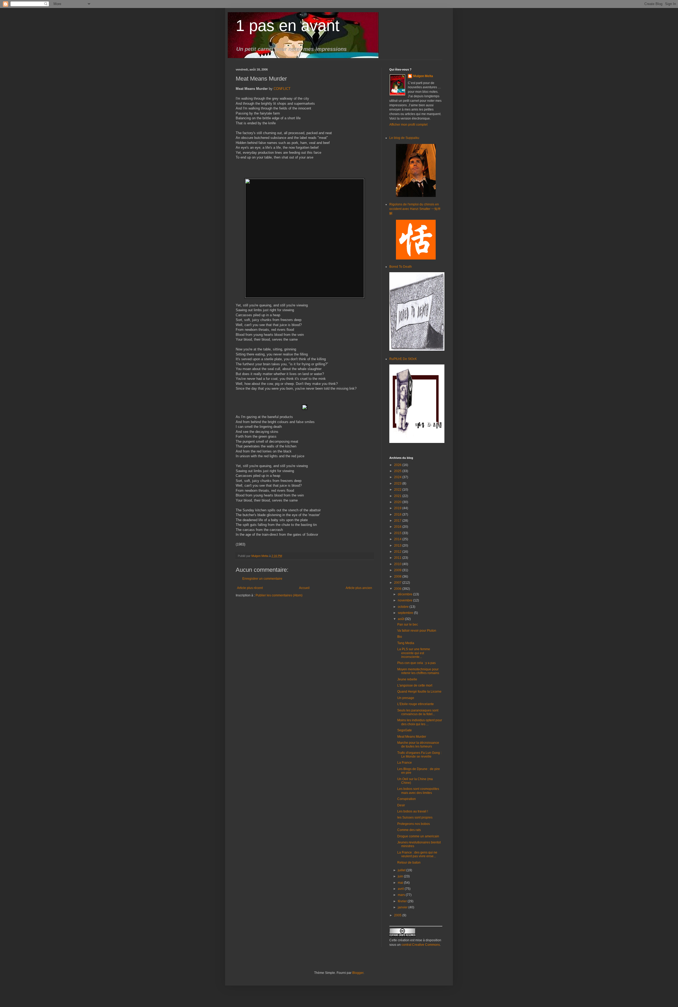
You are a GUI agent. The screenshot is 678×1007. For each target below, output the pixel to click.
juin (401, 876)
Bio (399, 637)
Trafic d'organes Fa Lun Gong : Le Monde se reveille (419, 754)
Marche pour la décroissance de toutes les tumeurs (418, 744)
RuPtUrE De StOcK (403, 359)
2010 (398, 564)
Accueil (304, 588)
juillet (402, 870)
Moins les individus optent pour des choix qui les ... (419, 722)
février (403, 901)
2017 (398, 520)
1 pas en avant (288, 25)
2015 (398, 533)
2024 (398, 477)
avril (401, 889)
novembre (405, 600)
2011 (398, 558)
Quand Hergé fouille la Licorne (419, 691)
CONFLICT (282, 89)
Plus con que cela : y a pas (416, 663)
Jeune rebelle (407, 679)
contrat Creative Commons (421, 945)
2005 (398, 915)
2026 (398, 465)
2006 (398, 589)
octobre (403, 607)
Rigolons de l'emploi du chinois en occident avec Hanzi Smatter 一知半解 (415, 209)
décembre (405, 594)
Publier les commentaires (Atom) (279, 595)
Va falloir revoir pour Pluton (416, 630)
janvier (403, 907)
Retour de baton (409, 862)
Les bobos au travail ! (412, 811)
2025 (398, 471)
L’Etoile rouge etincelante (415, 704)
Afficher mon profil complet (408, 124)
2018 (398, 514)
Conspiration (406, 799)
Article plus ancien (359, 588)
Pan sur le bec (407, 624)
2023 (398, 483)
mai (401, 883)
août (401, 619)
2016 (398, 527)
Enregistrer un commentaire (262, 579)
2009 (398, 570)
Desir (401, 805)
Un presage (405, 698)
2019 (398, 508)
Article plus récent (250, 588)
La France (404, 762)
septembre (406, 613)
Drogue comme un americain (418, 836)
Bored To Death (400, 267)
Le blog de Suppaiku (404, 138)
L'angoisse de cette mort (414, 685)
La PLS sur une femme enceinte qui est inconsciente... (413, 653)
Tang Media (405, 643)
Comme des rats (409, 830)
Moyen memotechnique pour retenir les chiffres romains (418, 671)
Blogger (357, 973)
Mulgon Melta (423, 76)
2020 (398, 502)
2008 (398, 576)
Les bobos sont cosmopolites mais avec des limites (418, 790)
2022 (398, 489)
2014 (398, 539)
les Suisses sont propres (414, 817)
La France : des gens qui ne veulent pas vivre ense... (417, 854)
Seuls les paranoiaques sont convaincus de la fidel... (417, 712)
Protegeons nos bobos (413, 824)
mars (402, 895)
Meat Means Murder (411, 736)
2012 (398, 551)
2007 (398, 582)
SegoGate (404, 730)
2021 (398, 496)
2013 (398, 545)
